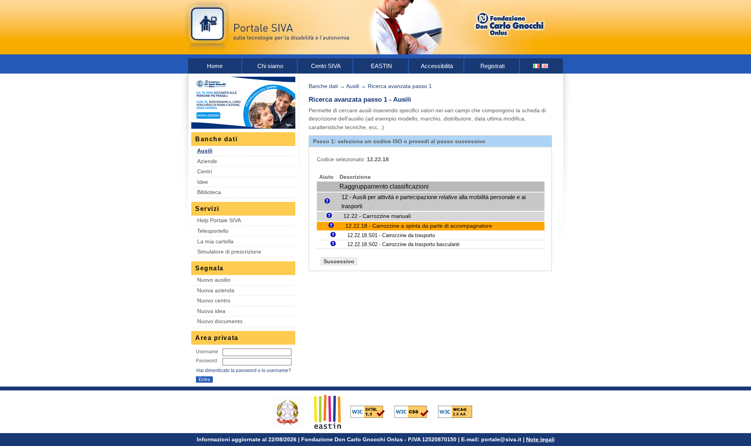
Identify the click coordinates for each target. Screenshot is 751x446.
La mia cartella (215, 241)
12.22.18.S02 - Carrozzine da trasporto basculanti (403, 244)
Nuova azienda (215, 290)
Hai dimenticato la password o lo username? (243, 370)
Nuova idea (211, 311)
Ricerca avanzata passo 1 (400, 86)
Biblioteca (209, 192)
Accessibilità (437, 66)
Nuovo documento (220, 321)
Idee (202, 182)
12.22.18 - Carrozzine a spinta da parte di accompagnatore (418, 226)
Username (207, 351)
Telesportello (212, 231)
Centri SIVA (326, 66)
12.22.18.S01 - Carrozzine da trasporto (391, 235)
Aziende (207, 161)
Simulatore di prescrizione (229, 251)
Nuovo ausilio (213, 280)
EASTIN (381, 66)
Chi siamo (270, 66)
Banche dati (323, 86)
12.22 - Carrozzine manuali (377, 216)
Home (215, 66)
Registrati (492, 66)
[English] (545, 66)
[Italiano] (536, 66)
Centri (204, 171)
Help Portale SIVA (219, 220)
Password (206, 360)
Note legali (540, 439)
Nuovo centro (213, 300)
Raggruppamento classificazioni (384, 186)
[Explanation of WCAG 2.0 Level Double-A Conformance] (459, 411)
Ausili (204, 150)
